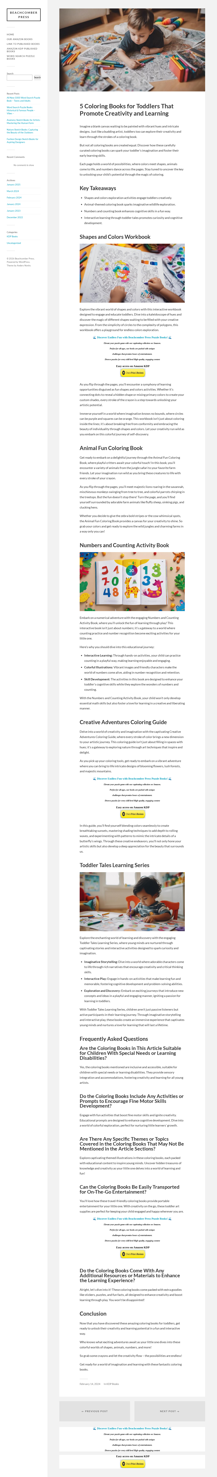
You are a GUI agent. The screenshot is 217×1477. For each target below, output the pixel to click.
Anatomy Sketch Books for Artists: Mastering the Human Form (23, 121)
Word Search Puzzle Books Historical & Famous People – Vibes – (21, 110)
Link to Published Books (23, 44)
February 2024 (14, 197)
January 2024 (14, 204)
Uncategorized (14, 243)
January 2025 (14, 184)
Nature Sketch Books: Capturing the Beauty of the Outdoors (22, 131)
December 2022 (15, 217)
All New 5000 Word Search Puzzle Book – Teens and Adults (23, 99)
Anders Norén (24, 265)
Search (10, 73)
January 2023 (14, 210)
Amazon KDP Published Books (22, 50)
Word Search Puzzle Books (21, 57)
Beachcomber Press (24, 15)
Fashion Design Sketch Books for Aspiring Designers (22, 140)
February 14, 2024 (90, 1383)
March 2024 (13, 191)
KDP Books (12, 236)
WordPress (24, 262)
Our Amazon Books (20, 39)
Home (10, 34)
